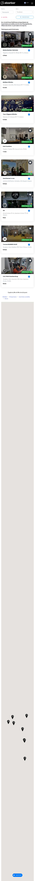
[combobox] (25, 12)
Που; (17, 9)
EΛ (27, 3)
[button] (25, 759)
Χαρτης (18, 875)
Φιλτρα (5, 17)
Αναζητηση (25, 17)
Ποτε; (3, 9)
